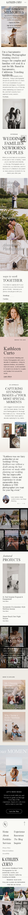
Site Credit (25, 884)
